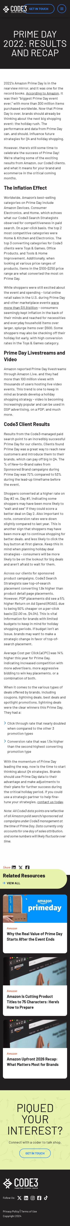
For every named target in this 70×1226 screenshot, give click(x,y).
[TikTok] (46, 1198)
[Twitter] (19, 1198)
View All (13, 883)
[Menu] (61, 8)
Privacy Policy (11, 1211)
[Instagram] (32, 1198)
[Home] (15, 9)
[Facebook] (39, 1198)
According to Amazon (42, 93)
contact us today (50, 802)
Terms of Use (29, 1211)
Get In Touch (38, 9)
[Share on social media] (13, 867)
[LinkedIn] (26, 1198)
